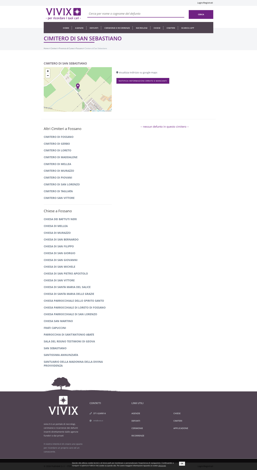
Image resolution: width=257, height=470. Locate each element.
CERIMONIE (137, 428)
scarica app (187, 28)
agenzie (79, 28)
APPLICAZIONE (180, 428)
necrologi (142, 28)
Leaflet (93, 111)
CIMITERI (177, 420)
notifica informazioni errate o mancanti (143, 80)
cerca (201, 14)
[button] (78, 86)
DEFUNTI (135, 420)
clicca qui (162, 466)
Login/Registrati (205, 2)
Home (66, 28)
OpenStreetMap (101, 111)
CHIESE (177, 413)
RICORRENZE (137, 435)
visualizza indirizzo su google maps (137, 72)
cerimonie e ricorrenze (117, 28)
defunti (94, 28)
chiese (157, 28)
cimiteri (171, 28)
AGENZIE (135, 413)
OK (182, 464)
